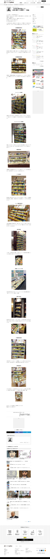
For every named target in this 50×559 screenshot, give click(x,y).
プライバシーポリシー (28, 550)
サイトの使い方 (16, 549)
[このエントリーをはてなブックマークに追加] (43, 550)
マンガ (35, 21)
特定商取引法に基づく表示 (29, 551)
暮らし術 (35, 16)
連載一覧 (5, 551)
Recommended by (26, 521)
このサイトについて (17, 548)
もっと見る (42, 61)
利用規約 (27, 549)
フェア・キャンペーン (10, 4)
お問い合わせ (27, 548)
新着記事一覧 (5, 549)
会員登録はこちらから (25, 539)
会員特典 (16, 551)
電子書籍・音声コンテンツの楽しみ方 (19, 550)
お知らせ (6, 4)
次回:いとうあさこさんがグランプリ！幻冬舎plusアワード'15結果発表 (25, 415)
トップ (5, 548)
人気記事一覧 (5, 550)
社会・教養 (35, 18)
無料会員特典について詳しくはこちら (25, 541)
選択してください (26, 442)
